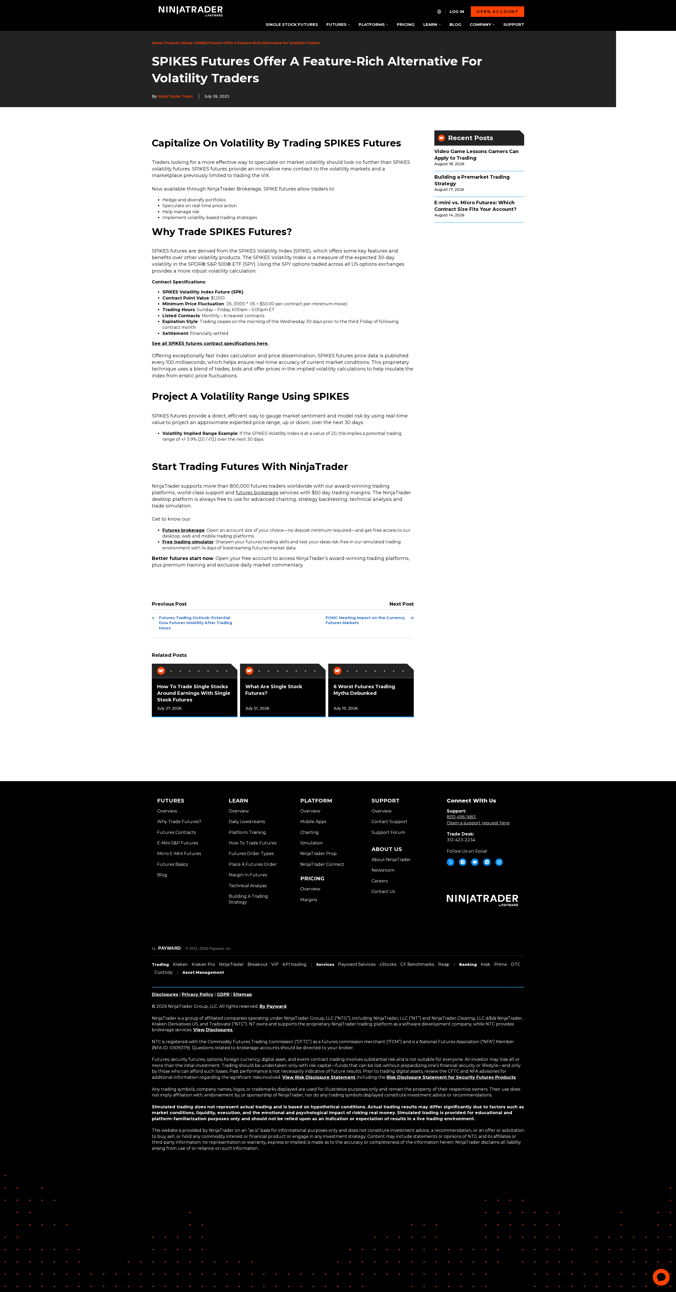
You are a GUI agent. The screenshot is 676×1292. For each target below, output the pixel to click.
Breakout (257, 964)
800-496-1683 (461, 816)
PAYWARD (169, 948)
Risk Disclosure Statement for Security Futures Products (451, 1077)
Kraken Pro (203, 964)
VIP (275, 964)
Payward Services (357, 964)
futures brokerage (257, 493)
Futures (172, 43)
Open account (497, 11)
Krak (485, 964)
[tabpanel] (194, 690)
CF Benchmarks (417, 964)
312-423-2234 (461, 839)
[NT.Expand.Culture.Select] (439, 12)
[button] (338, 25)
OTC (515, 964)
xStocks (388, 964)
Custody (163, 972)
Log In (457, 11)
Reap (443, 964)
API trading (294, 964)
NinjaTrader (231, 964)
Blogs (187, 43)
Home (157, 43)
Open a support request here (478, 822)
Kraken (180, 964)
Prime (500, 964)
